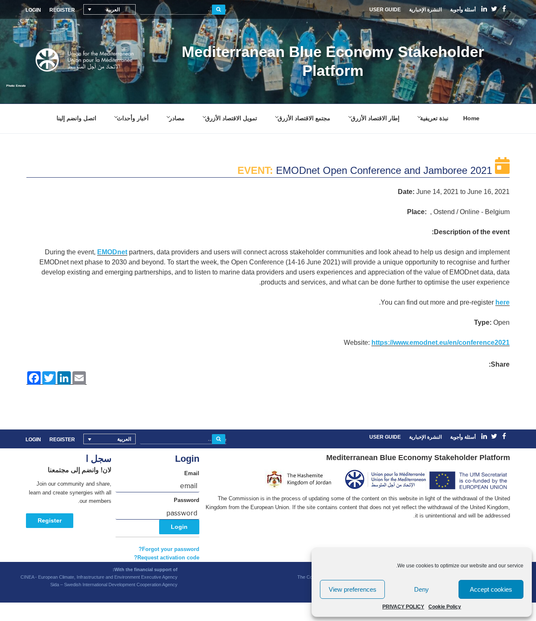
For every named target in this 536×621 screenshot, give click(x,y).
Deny (421, 589)
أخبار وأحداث (133, 118)
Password (186, 500)
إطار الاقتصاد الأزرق (375, 118)
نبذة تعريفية (434, 118)
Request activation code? (166, 558)
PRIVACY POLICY (403, 607)
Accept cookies (491, 589)
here (502, 302)
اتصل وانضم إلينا (76, 118)
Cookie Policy (444, 607)
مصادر (177, 118)
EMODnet (112, 252)
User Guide (385, 10)
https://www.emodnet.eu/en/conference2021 (440, 342)
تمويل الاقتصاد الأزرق (231, 118)
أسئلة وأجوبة (463, 10)
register (62, 10)
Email (191, 473)
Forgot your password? (169, 549)
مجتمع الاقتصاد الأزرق (304, 118)
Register (50, 520)
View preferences (352, 589)
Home (471, 118)
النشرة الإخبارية (425, 10)
